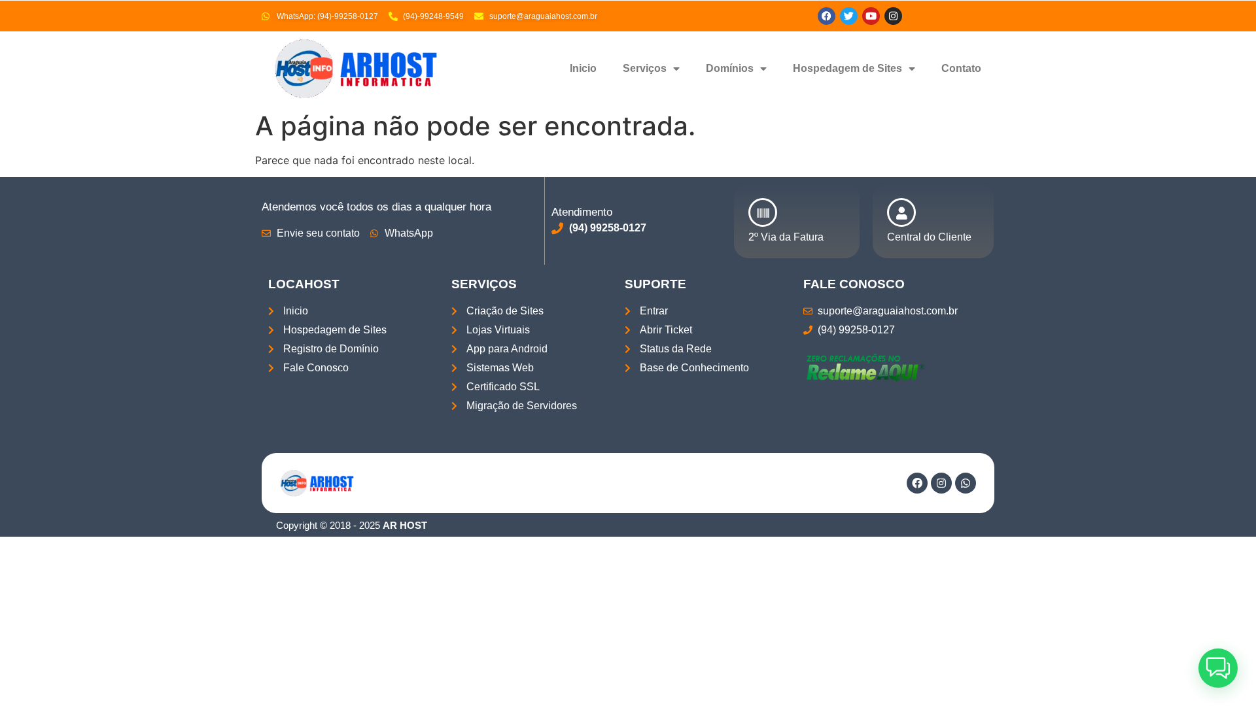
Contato (961, 68)
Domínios (730, 68)
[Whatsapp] (965, 483)
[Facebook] (826, 16)
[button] (1218, 668)
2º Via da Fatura (786, 237)
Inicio (583, 68)
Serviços (645, 68)
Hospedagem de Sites (847, 68)
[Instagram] (941, 483)
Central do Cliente (929, 237)
